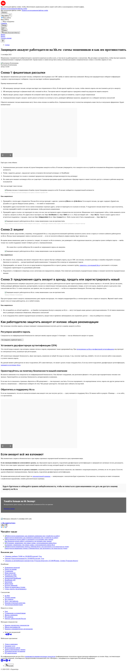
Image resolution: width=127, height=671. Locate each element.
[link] (4, 30)
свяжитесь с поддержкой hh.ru (90, 265)
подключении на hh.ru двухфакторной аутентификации (95, 349)
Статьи (7, 45)
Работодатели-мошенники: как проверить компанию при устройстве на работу (31, 537)
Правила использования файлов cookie (35, 10)
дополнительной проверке (41, 476)
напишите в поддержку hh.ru (10, 365)
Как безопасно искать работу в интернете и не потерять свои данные (28, 541)
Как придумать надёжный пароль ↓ (12, 340)
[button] (3, 34)
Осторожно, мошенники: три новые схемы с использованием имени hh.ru (30, 545)
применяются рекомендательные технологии (40, 656)
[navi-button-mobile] (3, 40)
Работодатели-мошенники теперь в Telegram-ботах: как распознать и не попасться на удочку (36, 548)
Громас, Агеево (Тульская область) (66, 561)
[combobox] (9, 665)
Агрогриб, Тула (36, 556)
